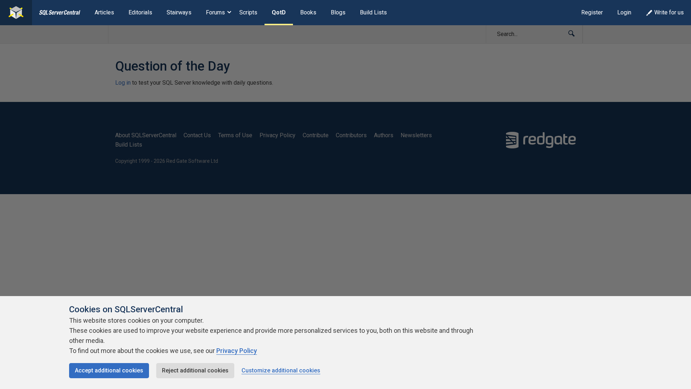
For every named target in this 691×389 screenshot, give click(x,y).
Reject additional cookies (195, 370)
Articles (104, 12)
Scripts (248, 12)
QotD (279, 12)
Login (624, 12)
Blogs (338, 12)
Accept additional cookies (109, 370)
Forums (215, 12)
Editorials (140, 12)
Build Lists (373, 12)
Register (592, 12)
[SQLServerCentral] (16, 12)
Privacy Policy (236, 350)
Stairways (179, 12)
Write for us (669, 12)
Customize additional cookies (280, 370)
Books (308, 12)
